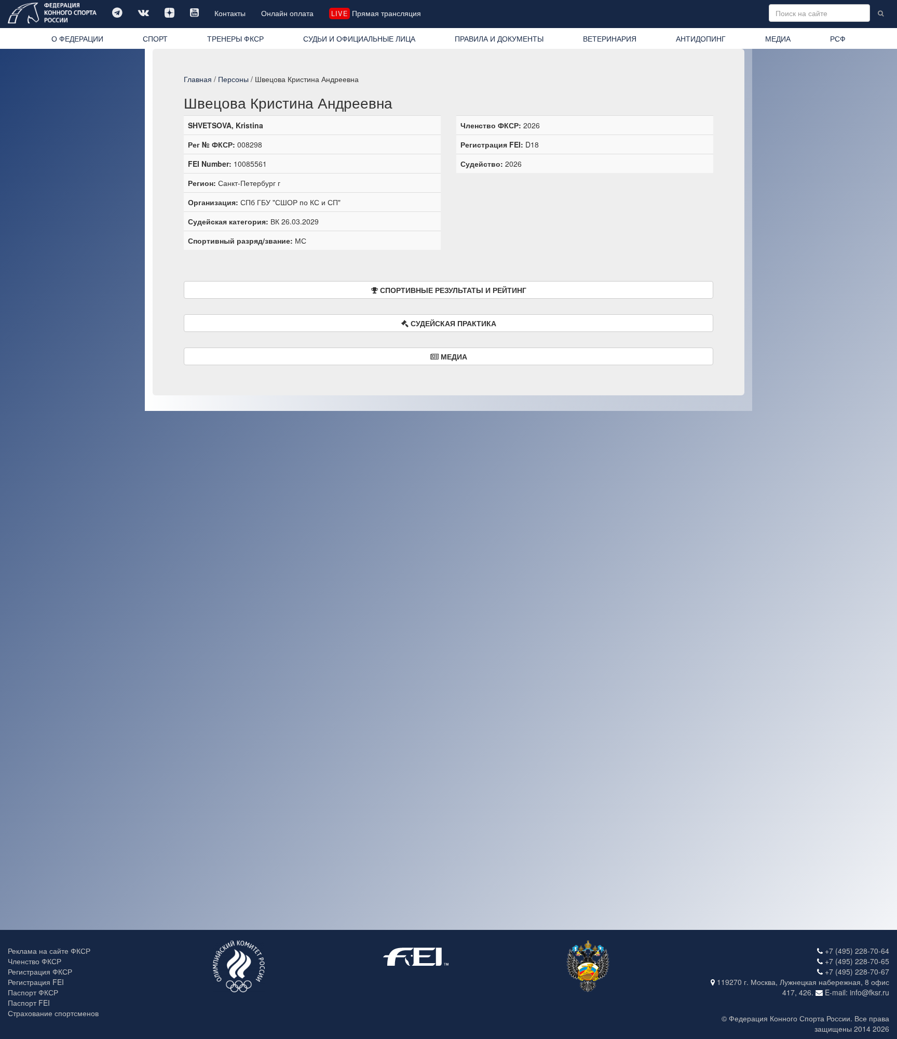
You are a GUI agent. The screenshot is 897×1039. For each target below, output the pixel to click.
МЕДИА (778, 38)
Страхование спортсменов (53, 1013)
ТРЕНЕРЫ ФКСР (235, 38)
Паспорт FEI (29, 1002)
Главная (198, 79)
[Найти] (880, 13)
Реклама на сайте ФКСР (49, 950)
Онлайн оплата (287, 13)
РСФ (838, 38)
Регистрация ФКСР (40, 971)
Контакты (230, 13)
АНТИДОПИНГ (701, 38)
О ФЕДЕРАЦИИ (77, 38)
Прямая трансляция (375, 13)
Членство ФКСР (34, 961)
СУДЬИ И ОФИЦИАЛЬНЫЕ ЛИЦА (359, 38)
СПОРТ (155, 38)
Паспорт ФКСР (33, 992)
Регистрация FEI (36, 982)
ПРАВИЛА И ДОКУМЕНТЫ (499, 38)
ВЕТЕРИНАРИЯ (609, 38)
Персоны (233, 79)
